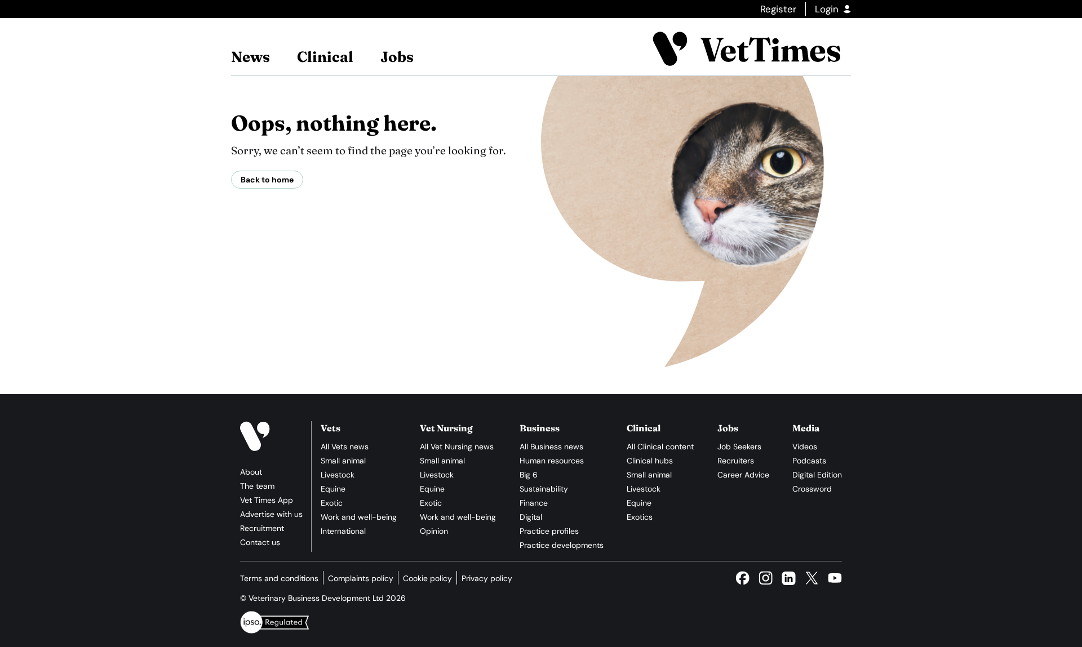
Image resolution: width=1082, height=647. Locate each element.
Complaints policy (360, 578)
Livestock (337, 475)
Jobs (397, 57)
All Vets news (345, 446)
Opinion (434, 531)
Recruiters (735, 461)
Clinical (325, 57)
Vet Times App (266, 500)
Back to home (267, 180)
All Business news (551, 446)
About (251, 472)
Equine (333, 489)
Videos (804, 446)
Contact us (260, 542)
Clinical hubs (650, 461)
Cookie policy (427, 578)
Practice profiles (549, 531)
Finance (534, 503)
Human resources (552, 461)
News (250, 57)
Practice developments (562, 545)
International (343, 531)
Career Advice (743, 475)
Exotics (640, 517)
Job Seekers (739, 446)
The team (257, 486)
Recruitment (262, 528)
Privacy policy (487, 578)
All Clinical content (660, 446)
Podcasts (809, 461)
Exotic (332, 503)
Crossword (812, 489)
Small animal (343, 461)
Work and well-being (359, 517)
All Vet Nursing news (457, 446)
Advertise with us (271, 514)
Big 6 (529, 475)
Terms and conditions (279, 578)
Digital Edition (817, 475)
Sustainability (544, 489)
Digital (531, 517)
